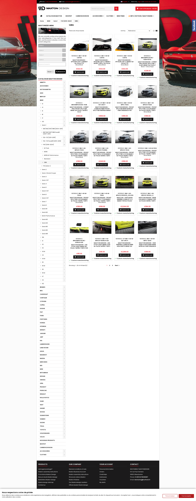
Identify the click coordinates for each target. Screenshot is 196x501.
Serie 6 (44, 194)
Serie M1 (44, 209)
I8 (42, 114)
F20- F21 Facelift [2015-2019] (52, 141)
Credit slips (103, 474)
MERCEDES (43, 362)
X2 (43, 244)
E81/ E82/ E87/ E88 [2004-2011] (53, 129)
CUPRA (42, 305)
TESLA (42, 426)
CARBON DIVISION (82, 16)
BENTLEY (43, 97)
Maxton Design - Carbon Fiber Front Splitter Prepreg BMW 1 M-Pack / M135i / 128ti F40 (102, 110)
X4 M (43, 259)
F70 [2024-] (47, 166)
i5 (42, 111)
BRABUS (42, 287)
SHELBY (42, 408)
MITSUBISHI (44, 373)
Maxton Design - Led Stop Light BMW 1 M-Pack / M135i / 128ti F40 (79, 246)
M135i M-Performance (51, 155)
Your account (106, 464)
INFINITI (42, 330)
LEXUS (42, 351)
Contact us (41, 485)
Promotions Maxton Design (47, 474)
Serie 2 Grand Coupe (49, 173)
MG (41, 365)
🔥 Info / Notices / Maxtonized (140, 16)
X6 (43, 269)
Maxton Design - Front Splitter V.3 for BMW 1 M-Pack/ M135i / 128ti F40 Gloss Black (79, 154)
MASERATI (43, 355)
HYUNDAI (43, 326)
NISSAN (42, 376)
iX (42, 118)
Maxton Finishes (74, 480)
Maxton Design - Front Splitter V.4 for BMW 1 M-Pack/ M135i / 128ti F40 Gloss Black (124, 154)
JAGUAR (43, 333)
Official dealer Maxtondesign (78, 485)
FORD (42, 316)
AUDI (41, 93)
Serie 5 (44, 187)
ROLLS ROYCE (44, 398)
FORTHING (43, 319)
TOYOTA (43, 430)
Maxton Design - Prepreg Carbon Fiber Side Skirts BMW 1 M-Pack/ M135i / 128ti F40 (124, 245)
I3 (42, 104)
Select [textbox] (41, 46)
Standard (47, 159)
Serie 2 (44, 169)
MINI (41, 369)
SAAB (41, 401)
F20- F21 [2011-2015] (49, 137)
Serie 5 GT (45, 191)
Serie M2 (45, 212)
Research (61, 72)
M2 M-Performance (48, 216)
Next (117, 265)
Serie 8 (44, 205)
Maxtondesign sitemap (45, 482)
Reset (50, 72)
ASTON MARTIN (45, 89)
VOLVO (42, 437)
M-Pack (46, 148)
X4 (43, 255)
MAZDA (42, 358)
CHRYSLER (43, 298)
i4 (42, 107)
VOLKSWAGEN (45, 433)
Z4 (43, 280)
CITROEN (43, 301)
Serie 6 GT (45, 198)
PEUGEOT (43, 387)
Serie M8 (45, 234)
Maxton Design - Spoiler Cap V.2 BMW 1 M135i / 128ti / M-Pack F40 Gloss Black (102, 62)
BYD (41, 291)
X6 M (43, 273)
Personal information (106, 469)
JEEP (41, 337)
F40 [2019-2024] (48, 145)
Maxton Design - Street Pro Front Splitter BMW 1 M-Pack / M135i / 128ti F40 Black (79, 109)
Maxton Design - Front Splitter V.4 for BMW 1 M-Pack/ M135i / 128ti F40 (102, 154)
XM (43, 237)
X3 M (43, 251)
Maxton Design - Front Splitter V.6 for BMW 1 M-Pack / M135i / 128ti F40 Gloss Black (79, 200)
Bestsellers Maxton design (47, 480)
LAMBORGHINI (45, 344)
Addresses (103, 477)
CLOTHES (109, 16)
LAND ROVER (44, 348)
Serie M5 (45, 226)
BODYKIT (69, 16)
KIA (41, 341)
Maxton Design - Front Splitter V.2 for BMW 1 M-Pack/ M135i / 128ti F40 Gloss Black (147, 109)
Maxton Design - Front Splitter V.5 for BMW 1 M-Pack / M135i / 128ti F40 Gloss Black (147, 153)
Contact (134, 464)
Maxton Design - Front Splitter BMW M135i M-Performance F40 (124, 108)
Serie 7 (44, 202)
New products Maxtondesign (47, 477)
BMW (41, 100)
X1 (42, 241)
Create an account (150, 2)
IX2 (43, 284)
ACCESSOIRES (98, 16)
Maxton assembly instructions (48, 472)
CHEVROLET (44, 294)
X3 (43, 248)
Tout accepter (186, 496)
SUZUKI (42, 423)
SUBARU (42, 419)
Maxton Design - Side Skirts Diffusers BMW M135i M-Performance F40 (147, 245)
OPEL (41, 383)
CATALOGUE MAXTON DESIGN (50, 79)
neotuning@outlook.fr (72, 2)
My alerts (102, 482)
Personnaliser (170, 496)
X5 (43, 262)
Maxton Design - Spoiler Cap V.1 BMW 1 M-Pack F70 (124, 61)
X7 (42, 276)
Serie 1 (44, 125)
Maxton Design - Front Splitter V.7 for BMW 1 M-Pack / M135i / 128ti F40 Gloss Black (102, 200)
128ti (45, 162)
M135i (45, 152)
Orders (102, 472)
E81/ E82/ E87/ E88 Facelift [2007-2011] (51, 133)
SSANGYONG (44, 415)
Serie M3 (45, 219)
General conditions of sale (77, 469)
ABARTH (42, 82)
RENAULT (43, 394)
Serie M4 (45, 223)
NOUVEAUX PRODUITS (47, 440)
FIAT (41, 312)
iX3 (43, 122)
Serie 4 (44, 184)
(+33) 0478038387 (51, 2)
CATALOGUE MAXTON (54, 16)
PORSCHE (43, 390)
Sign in (140, 2)
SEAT (41, 405)
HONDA (42, 323)
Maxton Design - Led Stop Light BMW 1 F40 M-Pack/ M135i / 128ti (102, 244)
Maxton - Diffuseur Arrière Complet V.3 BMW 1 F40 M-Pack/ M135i (125, 200)
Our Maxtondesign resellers (78, 482)
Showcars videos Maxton (77, 477)
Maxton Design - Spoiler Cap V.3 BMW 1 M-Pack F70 (79, 61)
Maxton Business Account (77, 472)
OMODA (42, 380)
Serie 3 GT (45, 180)
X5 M (43, 266)
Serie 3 (44, 177)
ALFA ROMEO (44, 86)
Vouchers (103, 480)
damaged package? (45, 469)
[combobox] (52, 45)
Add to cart (79, 72)
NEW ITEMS (121, 16)
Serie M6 (45, 230)
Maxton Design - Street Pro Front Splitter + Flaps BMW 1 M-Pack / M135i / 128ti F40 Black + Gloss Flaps (147, 65)
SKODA (42, 412)
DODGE (42, 308)
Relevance (139, 31)
